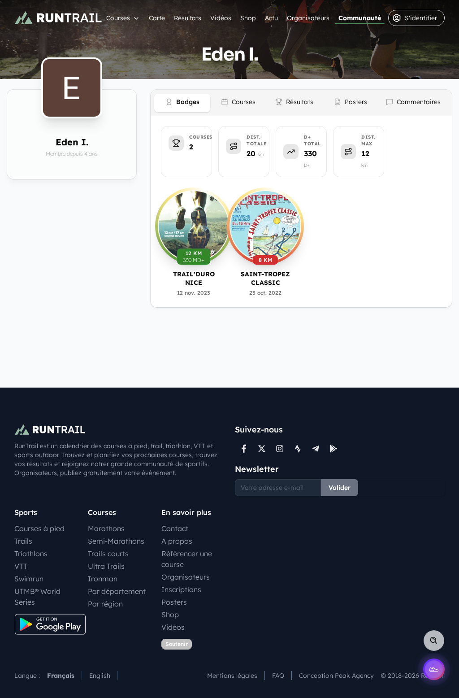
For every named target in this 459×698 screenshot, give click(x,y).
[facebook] (244, 449)
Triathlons (31, 553)
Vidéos (220, 18)
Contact (174, 528)
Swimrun (28, 578)
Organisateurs (308, 18)
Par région (105, 603)
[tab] (182, 103)
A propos (176, 541)
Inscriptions (181, 589)
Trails (23, 541)
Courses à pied (39, 528)
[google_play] (333, 449)
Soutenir (176, 644)
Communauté (359, 18)
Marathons (106, 528)
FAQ (278, 676)
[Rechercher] (434, 640)
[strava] (298, 449)
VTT (20, 566)
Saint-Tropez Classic (265, 278)
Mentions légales (232, 676)
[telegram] (316, 449)
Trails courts (108, 553)
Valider (340, 488)
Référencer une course (186, 559)
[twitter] (262, 449)
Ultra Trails (106, 566)
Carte (157, 18)
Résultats (187, 18)
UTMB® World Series (37, 596)
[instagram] (280, 449)
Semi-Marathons (116, 541)
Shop (248, 18)
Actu (271, 18)
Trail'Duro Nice (194, 278)
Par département (117, 591)
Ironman (102, 578)
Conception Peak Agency (336, 676)
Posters (174, 602)
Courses (118, 18)
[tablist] (301, 103)
